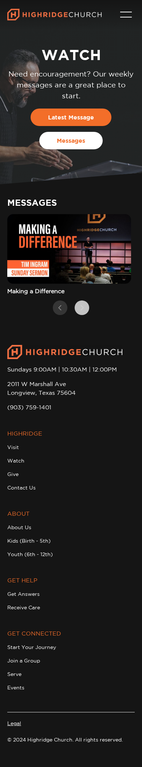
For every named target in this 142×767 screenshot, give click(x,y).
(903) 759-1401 (29, 407)
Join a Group (23, 661)
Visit (13, 447)
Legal (14, 723)
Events (15, 688)
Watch (15, 461)
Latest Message (71, 117)
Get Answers (23, 594)
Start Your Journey (31, 647)
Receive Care (23, 607)
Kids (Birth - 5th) (29, 541)
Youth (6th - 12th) (30, 554)
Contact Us (21, 488)
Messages (71, 140)
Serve (14, 674)
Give (13, 474)
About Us (19, 527)
